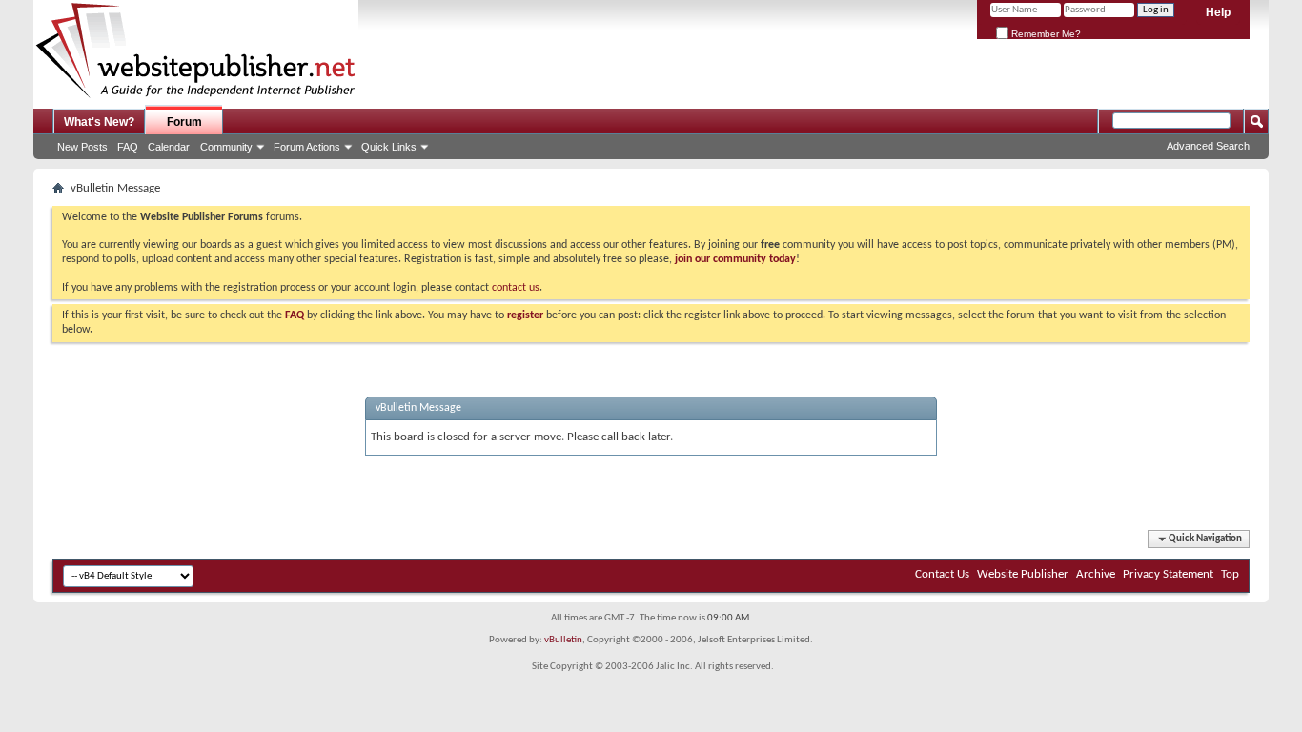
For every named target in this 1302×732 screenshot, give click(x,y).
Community (226, 146)
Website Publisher (1022, 574)
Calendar (169, 146)
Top (1230, 574)
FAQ (127, 146)
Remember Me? (1044, 34)
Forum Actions (307, 146)
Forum (184, 122)
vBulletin (563, 640)
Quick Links (389, 146)
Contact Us (942, 574)
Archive (1095, 574)
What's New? (99, 122)
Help (1218, 12)
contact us (515, 288)
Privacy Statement (1168, 574)
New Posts (82, 146)
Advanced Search (1208, 146)
